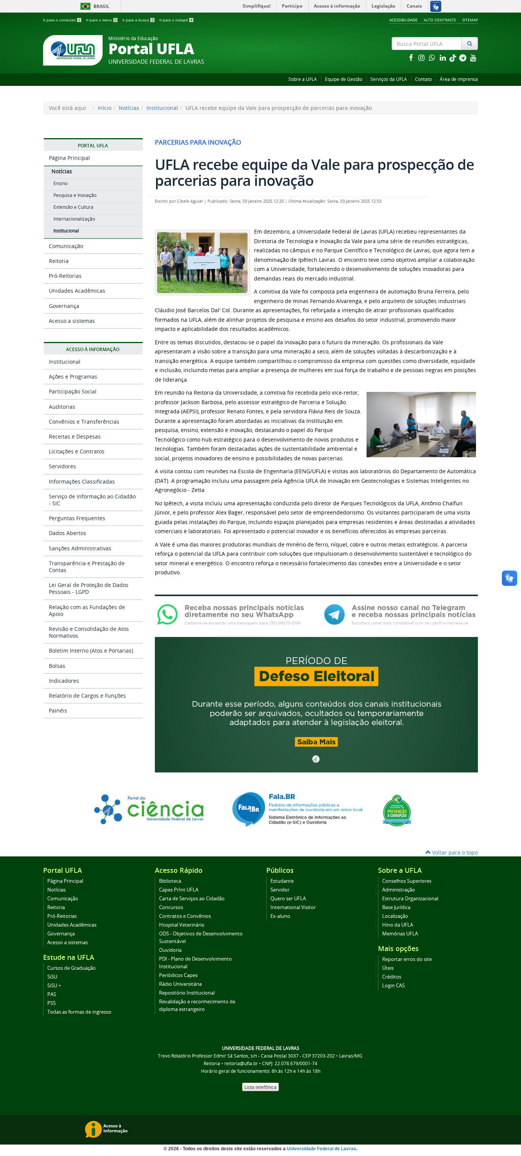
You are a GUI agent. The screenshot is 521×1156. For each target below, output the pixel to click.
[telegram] (463, 57)
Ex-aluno (280, 916)
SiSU (52, 977)
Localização (395, 916)
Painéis (58, 710)
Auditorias (62, 406)
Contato (423, 79)
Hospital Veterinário (181, 925)
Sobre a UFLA (302, 79)
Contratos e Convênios (185, 916)
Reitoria (59, 260)
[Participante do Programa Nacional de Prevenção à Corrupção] (397, 810)
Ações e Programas (73, 376)
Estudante (282, 881)
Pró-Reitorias (65, 275)
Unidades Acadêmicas (77, 290)
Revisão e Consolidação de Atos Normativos (89, 632)
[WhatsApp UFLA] (233, 614)
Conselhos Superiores (406, 881)
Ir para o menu (101, 20)
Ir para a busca (138, 20)
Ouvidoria (170, 950)
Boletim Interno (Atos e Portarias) (91, 650)
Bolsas (57, 665)
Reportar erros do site (407, 959)
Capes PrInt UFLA (178, 890)
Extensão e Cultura (73, 207)
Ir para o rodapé (176, 20)
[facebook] (411, 57)
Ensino (60, 183)
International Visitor (293, 907)
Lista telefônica (260, 1087)
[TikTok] (453, 57)
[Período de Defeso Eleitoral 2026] (316, 704)
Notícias (129, 107)
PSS (51, 1003)
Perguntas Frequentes (77, 518)
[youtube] (473, 57)
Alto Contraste (440, 20)
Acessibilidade (403, 20)
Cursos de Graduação (71, 968)
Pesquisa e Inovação (74, 195)
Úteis (388, 968)
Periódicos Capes (178, 975)
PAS (51, 994)
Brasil (93, 6)
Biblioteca (170, 881)
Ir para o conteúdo (61, 20)
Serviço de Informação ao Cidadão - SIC (92, 500)
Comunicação (66, 246)
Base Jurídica (396, 907)
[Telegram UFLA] (400, 614)
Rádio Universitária (180, 984)
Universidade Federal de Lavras (321, 1148)
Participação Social (72, 391)
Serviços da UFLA (388, 79)
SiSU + (54, 985)
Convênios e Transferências (84, 421)
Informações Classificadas (82, 481)
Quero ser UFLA (288, 898)
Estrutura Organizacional (410, 898)
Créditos (391, 977)
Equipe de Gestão (343, 79)
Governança (64, 306)
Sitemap (470, 20)
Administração (398, 890)
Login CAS (393, 985)
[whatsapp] (433, 57)
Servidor (279, 890)
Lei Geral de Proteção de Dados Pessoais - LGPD (89, 588)
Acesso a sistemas (72, 320)
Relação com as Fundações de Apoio (87, 610)
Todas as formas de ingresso (79, 1012)
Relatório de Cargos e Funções (87, 695)
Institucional (162, 107)
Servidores (62, 466)
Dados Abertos (67, 533)
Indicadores (64, 680)
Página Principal (69, 157)
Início (104, 107)
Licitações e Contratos (77, 451)
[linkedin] (443, 57)
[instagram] (422, 57)
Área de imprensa (459, 79)
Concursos (171, 907)
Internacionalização (74, 219)
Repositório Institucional (187, 993)
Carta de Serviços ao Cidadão (192, 898)
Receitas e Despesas (75, 436)
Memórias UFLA (400, 933)
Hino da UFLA (397, 925)
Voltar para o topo (454, 852)
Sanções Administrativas (80, 548)
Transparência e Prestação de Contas (87, 566)
